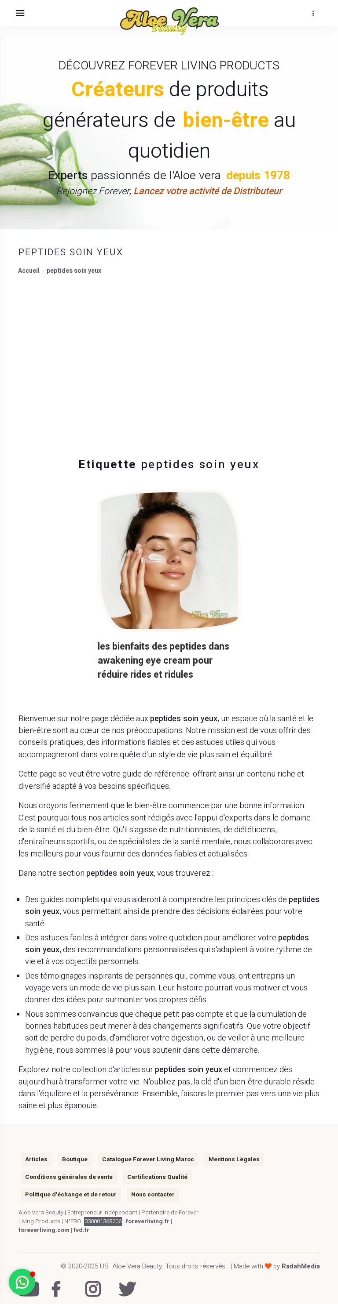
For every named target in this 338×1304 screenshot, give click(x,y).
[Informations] (313, 13)
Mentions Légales (234, 1159)
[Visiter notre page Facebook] (57, 1283)
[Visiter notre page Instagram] (90, 1283)
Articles (36, 1159)
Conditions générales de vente (69, 1177)
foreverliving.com (44, 1230)
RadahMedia (301, 1266)
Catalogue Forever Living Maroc (148, 1159)
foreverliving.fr (147, 1221)
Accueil (29, 270)
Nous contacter (153, 1194)
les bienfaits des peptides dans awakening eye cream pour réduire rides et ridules (163, 661)
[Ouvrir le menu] (20, 13)
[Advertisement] (169, 361)
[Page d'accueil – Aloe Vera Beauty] (169, 21)
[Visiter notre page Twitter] (124, 1283)
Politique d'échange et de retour (71, 1194)
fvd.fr (81, 1230)
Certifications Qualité (157, 1177)
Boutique (75, 1159)
